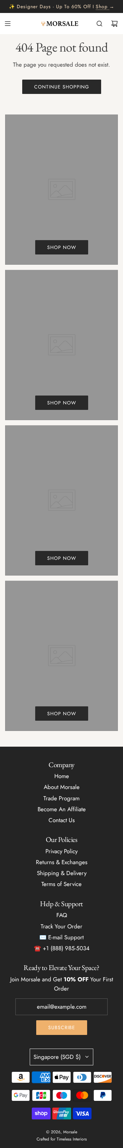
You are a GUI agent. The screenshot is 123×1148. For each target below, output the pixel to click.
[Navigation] (7, 23)
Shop (102, 6)
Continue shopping (61, 86)
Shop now (61, 247)
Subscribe (61, 1027)
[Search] (99, 23)
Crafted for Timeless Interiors (62, 1139)
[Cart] (114, 23)
